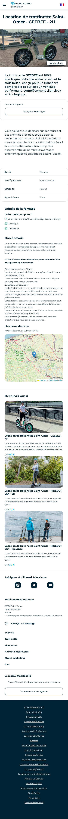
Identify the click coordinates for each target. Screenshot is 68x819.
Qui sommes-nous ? (34, 707)
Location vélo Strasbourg (34, 760)
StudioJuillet (34, 793)
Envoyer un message (34, 111)
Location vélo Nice (34, 755)
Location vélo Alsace (34, 721)
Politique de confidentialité (34, 788)
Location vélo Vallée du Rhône (34, 764)
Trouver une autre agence (34, 691)
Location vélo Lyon (34, 750)
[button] (34, 354)
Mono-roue (11, 645)
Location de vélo (34, 717)
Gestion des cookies (34, 802)
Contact (34, 740)
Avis (7, 664)
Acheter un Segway (34, 779)
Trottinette (11, 639)
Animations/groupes (16, 651)
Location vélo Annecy (34, 726)
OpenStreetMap (55, 380)
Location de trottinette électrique (34, 774)
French (63, 5)
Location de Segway (34, 769)
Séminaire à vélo (34, 712)
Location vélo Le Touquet (34, 745)
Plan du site (34, 798)
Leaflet (42, 380)
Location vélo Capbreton (34, 731)
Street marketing (15, 658)
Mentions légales (34, 783)
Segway (9, 632)
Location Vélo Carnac (34, 736)
